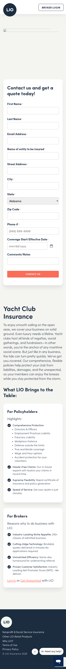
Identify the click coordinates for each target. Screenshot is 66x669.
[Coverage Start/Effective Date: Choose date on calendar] (51, 246)
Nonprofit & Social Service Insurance (23, 632)
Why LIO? (7, 641)
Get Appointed (30, 580)
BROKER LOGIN (51, 7)
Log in (11, 580)
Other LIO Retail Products (17, 636)
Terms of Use (9, 645)
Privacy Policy (10, 649)
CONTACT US (33, 274)
